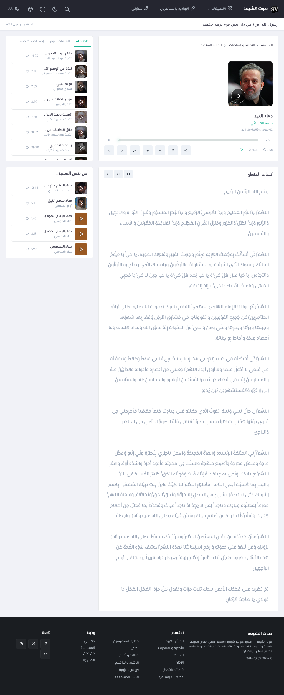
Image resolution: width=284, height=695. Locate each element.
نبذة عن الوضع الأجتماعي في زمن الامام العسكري (57, 69)
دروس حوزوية (129, 670)
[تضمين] (148, 150)
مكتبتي (89, 641)
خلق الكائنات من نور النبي (58, 130)
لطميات (133, 648)
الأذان (180, 663)
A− (108, 174)
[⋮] (17, 56)
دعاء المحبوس (61, 247)
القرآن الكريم (174, 641)
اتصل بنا (89, 660)
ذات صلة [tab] (82, 41)
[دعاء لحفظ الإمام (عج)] (122, 150)
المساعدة (88, 648)
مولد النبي (64, 84)
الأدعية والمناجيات (242, 45)
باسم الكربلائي (261, 123)
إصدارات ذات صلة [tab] (32, 41)
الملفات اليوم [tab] (60, 41)
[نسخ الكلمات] (128, 174)
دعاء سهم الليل (60, 201)
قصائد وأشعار (173, 670)
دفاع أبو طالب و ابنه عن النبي (58, 53)
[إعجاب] (27, 56)
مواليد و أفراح (129, 655)
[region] (49, 104)
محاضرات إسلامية (171, 677)
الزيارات (179, 655)
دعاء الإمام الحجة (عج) (57, 231)
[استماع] (238, 96)
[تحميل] (135, 150)
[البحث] (67, 9)
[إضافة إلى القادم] (160, 150)
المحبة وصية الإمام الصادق (57, 115)
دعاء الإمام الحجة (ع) (57, 216)
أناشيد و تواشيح (127, 663)
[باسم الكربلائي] (173, 150)
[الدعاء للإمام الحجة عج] (109, 150)
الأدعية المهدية (211, 45)
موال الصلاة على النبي (57, 99)
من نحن (89, 653)
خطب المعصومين (126, 641)
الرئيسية (267, 45)
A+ (118, 174)
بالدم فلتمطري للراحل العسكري (58, 145)
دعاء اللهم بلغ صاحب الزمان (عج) (58, 185)
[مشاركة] (186, 150)
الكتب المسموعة (127, 677)
